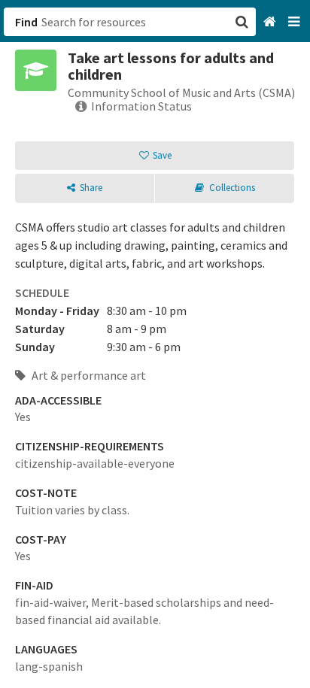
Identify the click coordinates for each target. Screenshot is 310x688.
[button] (155, 344)
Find (26, 21)
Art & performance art (87, 375)
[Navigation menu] (295, 22)
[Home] (271, 22)
